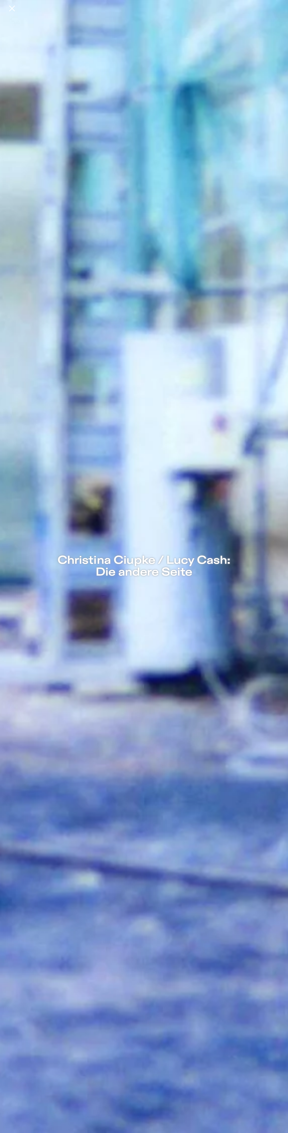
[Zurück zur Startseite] (12, 8)
